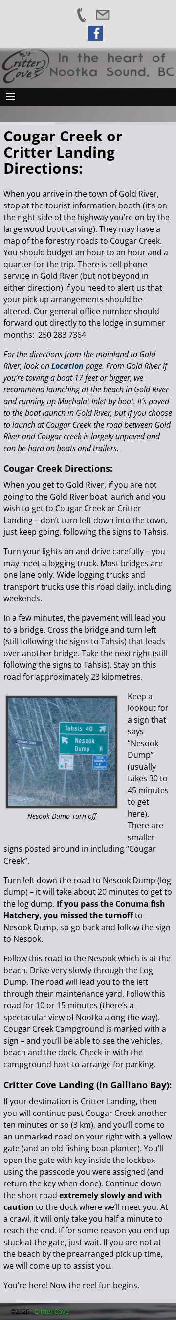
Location (67, 366)
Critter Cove (51, 1311)
